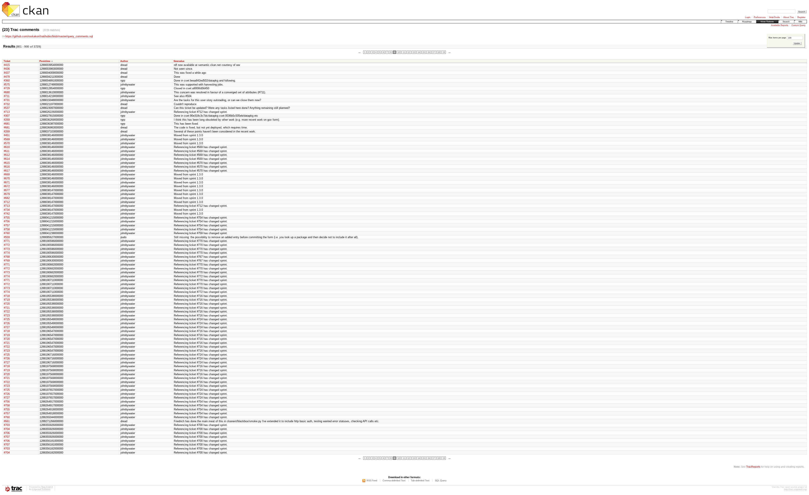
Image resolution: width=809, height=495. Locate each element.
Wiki (800, 21)
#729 (7, 88)
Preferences (760, 17)
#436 (7, 68)
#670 (7, 178)
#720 (7, 303)
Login (747, 17)
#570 (7, 143)
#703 (7, 425)
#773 (7, 249)
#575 (7, 84)
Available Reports (779, 25)
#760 (7, 233)
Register (801, 17)
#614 (7, 158)
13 (414, 52)
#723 (7, 315)
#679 (7, 194)
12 (408, 52)
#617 (7, 170)
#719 (7, 299)
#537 (7, 107)
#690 (7, 92)
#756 (7, 221)
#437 (7, 72)
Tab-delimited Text (420, 480)
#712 (7, 202)
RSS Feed (372, 480)
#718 (7, 296)
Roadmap (747, 21)
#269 (7, 119)
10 (399, 52)
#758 (7, 229)
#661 (7, 421)
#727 (7, 327)
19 (443, 52)
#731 (7, 100)
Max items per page (778, 38)
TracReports (753, 466)
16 (428, 52)
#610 (7, 147)
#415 (7, 65)
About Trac (788, 17)
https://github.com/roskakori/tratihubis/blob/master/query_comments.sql (49, 36)
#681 (7, 123)
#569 (7, 139)
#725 (7, 319)
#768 (7, 256)
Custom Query (798, 25)
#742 (7, 213)
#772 (7, 245)
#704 (7, 429)
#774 (7, 252)
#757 (7, 225)
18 (438, 52)
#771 (7, 241)
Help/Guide (774, 17)
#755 (7, 217)
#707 (7, 436)
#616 (7, 166)
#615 (7, 162)
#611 (6, 151)
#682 (7, 198)
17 (433, 52)
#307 (7, 115)
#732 (7, 104)
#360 (7, 80)
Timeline (729, 21)
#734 (7, 209)
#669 (7, 174)
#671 (7, 182)
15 (423, 52)
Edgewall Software (41, 489)
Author (124, 61)
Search (786, 21)
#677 (7, 190)
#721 (7, 307)
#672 (7, 186)
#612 (7, 154)
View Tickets (767, 21)
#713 (7, 111)
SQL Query (441, 480)
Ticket (7, 61)
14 (419, 52)
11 (404, 52)
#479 (7, 76)
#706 (7, 433)
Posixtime (44, 61)
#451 (7, 135)
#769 (7, 260)
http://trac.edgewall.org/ (795, 489)
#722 (7, 311)
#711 (6, 96)
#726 (7, 323)
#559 (7, 237)
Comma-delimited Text (394, 480)
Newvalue (179, 61)
